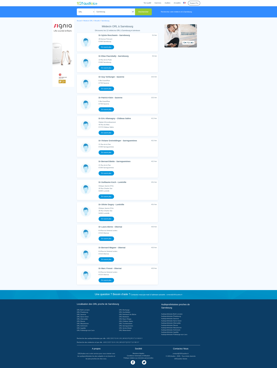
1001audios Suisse (180, 359)
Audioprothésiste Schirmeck (170, 330)
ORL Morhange (124, 310)
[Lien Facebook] (133, 362)
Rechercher (143, 12)
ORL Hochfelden (124, 312)
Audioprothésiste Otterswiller (171, 323)
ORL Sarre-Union (83, 317)
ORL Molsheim (124, 317)
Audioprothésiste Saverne (170, 318)
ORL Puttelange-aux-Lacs (85, 330)
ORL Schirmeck (82, 326)
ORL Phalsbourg (82, 312)
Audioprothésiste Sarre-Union (171, 321)
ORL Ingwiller (81, 328)
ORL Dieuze (81, 321)
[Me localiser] (133, 11)
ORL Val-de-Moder (125, 328)
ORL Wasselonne (83, 323)
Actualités (177, 3)
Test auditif (147, 3)
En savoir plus (106, 47)
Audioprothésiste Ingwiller (170, 332)
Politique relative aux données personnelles (138, 358)
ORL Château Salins (126, 321)
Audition (167, 3)
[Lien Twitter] (144, 362)
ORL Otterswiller (82, 319)
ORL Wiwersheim (125, 330)
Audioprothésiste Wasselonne (171, 327)
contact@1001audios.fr (174, 294)
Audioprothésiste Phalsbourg (171, 316)
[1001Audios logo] (87, 3)
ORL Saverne (81, 314)
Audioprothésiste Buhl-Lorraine (171, 314)
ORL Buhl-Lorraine (83, 310)
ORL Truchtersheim (125, 323)
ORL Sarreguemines (126, 326)
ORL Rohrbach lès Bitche (127, 314)
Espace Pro (194, 3)
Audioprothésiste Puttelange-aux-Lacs (174, 334)
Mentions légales (138, 353)
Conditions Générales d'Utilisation (138, 356)
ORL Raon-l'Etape (125, 319)
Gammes (158, 3)
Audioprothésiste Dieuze (169, 325)
